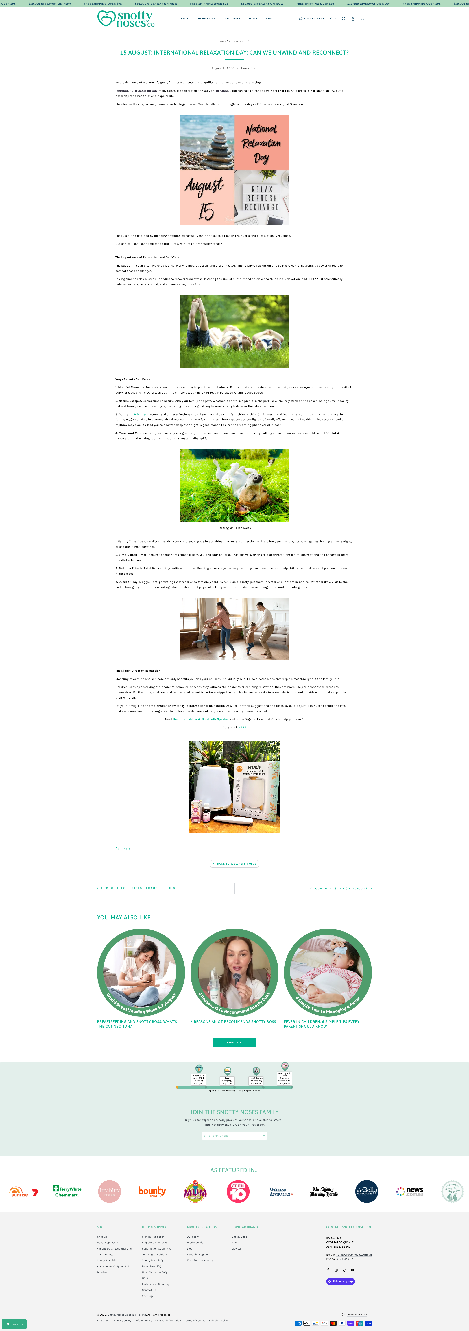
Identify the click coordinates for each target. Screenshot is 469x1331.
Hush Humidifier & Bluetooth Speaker (201, 719)
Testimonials (195, 1242)
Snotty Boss (239, 1236)
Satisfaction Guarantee (156, 1248)
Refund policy (143, 1320)
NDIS (145, 1278)
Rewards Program (198, 1254)
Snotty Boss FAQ (152, 1260)
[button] (343, 19)
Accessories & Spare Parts (114, 1266)
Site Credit (103, 1320)
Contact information (168, 1320)
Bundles (102, 1272)
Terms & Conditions (155, 1254)
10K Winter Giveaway (200, 1260)
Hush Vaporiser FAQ (154, 1272)
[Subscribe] (265, 1136)
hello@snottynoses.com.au (354, 1254)
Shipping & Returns (154, 1242)
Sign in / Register (153, 1236)
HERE (242, 727)
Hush (235, 1242)
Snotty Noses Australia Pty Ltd (127, 1314)
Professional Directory (155, 1284)
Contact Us (149, 1290)
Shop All (102, 1236)
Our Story (193, 1236)
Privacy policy (122, 1320)
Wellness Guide (238, 41)
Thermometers (106, 1254)
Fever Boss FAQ (151, 1266)
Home (223, 41)
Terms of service (194, 1320)
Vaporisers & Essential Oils (114, 1248)
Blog (189, 1248)
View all (234, 1042)
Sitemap (147, 1296)
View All (236, 1248)
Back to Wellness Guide (236, 863)
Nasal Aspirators (107, 1242)
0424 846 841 (345, 1259)
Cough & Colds (106, 1260)
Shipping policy (218, 1320)
